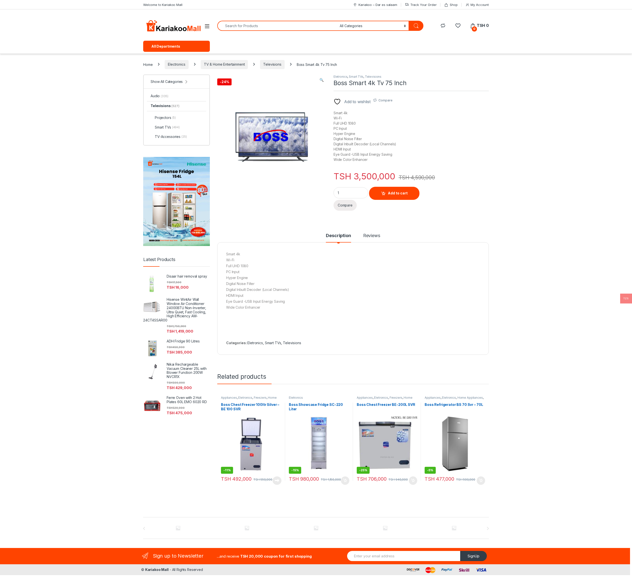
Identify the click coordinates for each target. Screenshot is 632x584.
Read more (277, 480)
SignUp (473, 556)
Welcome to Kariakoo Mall (162, 5)
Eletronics (341, 76)
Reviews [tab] (371, 235)
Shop (453, 5)
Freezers (260, 397)
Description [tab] (338, 235)
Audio (159, 96)
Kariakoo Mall (157, 569)
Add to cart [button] (345, 480)
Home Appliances (470, 397)
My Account (480, 5)
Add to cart (398, 193)
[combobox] (277, 26)
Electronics (176, 64)
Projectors (165, 117)
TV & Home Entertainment (224, 64)
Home (148, 64)
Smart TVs (356, 76)
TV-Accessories (171, 136)
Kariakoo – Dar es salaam (377, 5)
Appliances (229, 397)
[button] (321, 80)
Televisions (272, 64)
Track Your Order (423, 5)
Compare (385, 100)
